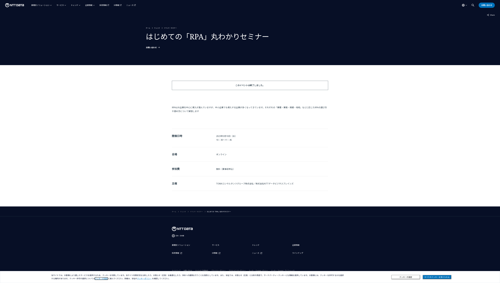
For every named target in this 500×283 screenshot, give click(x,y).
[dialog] (250, 277)
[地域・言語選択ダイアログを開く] (464, 5)
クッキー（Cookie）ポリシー (258, 270)
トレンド (74, 5)
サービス (60, 5)
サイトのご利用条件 (201, 270)
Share (491, 15)
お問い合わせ (151, 47)
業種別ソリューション (40, 5)
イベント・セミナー (170, 28)
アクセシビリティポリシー (237, 270)
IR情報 (116, 5)
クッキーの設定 (405, 277)
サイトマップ (176, 270)
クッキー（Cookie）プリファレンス (283, 270)
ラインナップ (297, 253)
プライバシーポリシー (218, 270)
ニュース (129, 5)
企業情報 (88, 5)
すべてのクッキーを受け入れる (437, 277)
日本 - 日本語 (180, 236)
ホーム (148, 28)
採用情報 (103, 5)
